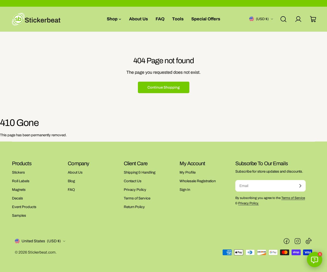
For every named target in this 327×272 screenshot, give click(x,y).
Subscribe (163, 172)
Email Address (146, 140)
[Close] (197, 106)
